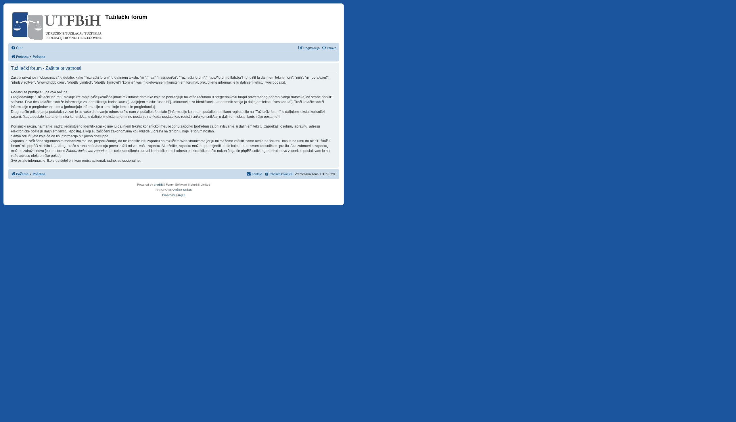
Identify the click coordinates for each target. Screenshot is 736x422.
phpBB (158, 184)
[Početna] (57, 24)
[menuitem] (16, 48)
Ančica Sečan (182, 189)
